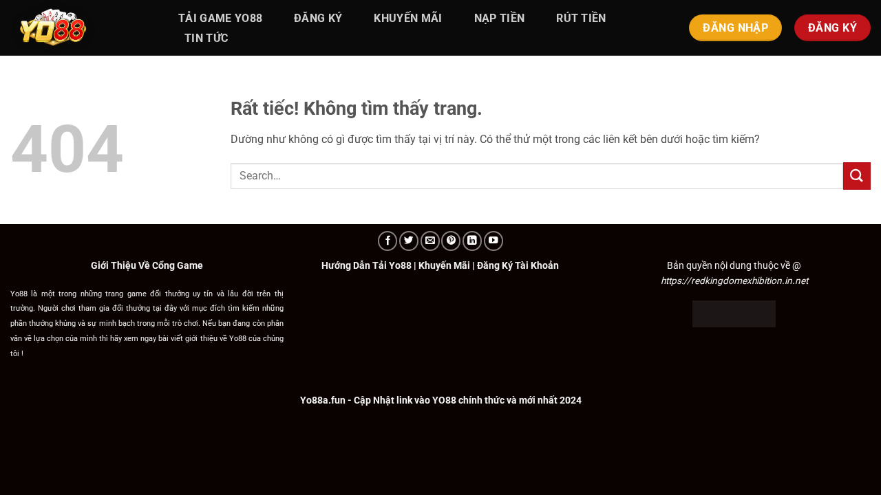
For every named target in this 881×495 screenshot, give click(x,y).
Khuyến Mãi (444, 265)
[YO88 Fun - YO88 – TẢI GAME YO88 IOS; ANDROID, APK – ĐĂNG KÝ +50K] (79, 28)
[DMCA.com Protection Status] (734, 312)
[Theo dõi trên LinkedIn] (472, 241)
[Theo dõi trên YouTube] (493, 241)
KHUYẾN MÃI (408, 18)
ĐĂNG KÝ (318, 18)
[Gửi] (857, 175)
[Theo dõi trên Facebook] (387, 241)
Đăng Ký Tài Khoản (518, 265)
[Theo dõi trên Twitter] (408, 241)
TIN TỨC (206, 38)
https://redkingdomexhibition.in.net (734, 280)
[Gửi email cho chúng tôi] (430, 241)
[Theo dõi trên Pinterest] (450, 241)
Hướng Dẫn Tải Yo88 (366, 265)
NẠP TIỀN (499, 18)
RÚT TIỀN (581, 18)
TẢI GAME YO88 (220, 18)
